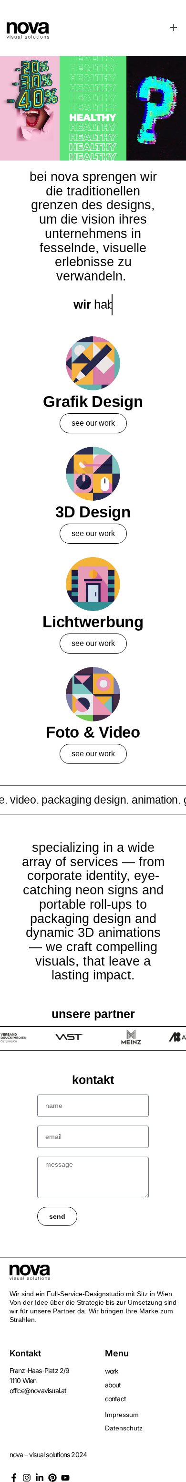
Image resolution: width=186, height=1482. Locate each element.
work (112, 1371)
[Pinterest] (52, 1477)
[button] (173, 28)
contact (115, 1399)
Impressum (122, 1414)
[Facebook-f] (14, 1477)
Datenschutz (124, 1428)
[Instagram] (26, 1477)
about (113, 1385)
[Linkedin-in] (39, 1477)
